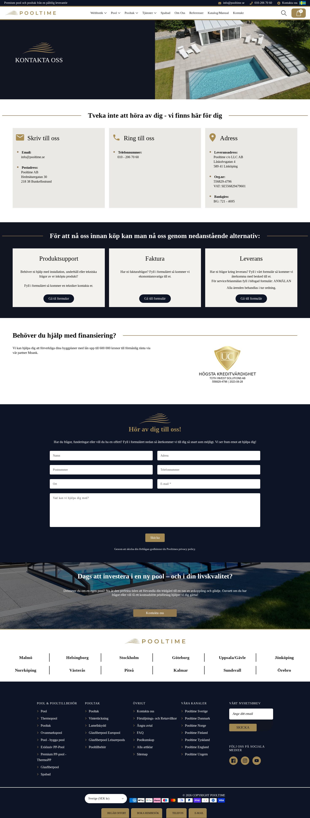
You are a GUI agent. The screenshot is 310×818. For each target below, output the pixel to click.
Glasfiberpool (50, 767)
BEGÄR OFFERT (116, 813)
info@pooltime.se (233, 2)
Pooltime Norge (195, 725)
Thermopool (49, 718)
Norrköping (25, 670)
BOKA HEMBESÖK (147, 813)
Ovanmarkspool (51, 732)
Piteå (129, 670)
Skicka (155, 537)
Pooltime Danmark (197, 718)
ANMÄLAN (282, 281)
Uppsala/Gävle (232, 657)
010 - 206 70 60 (128, 157)
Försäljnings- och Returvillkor (157, 718)
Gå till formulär (155, 298)
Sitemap (142, 754)
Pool (44, 711)
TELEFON (177, 813)
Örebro (284, 670)
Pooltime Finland (196, 732)
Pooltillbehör (97, 747)
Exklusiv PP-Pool (52, 747)
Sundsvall (232, 670)
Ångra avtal (144, 725)
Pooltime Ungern (196, 754)
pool (101, 591)
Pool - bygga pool (53, 740)
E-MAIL (199, 813)
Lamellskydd (97, 725)
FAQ (140, 732)
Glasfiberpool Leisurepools (107, 740)
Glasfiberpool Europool (104, 732)
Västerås (77, 670)
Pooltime (27, 172)
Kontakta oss (289, 2)
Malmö (25, 657)
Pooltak (46, 725)
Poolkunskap (145, 740)
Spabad (46, 774)
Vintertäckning (98, 718)
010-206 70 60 (263, 2)
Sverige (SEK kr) (98, 798)
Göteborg (180, 657)
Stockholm (129, 657)
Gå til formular (59, 298)
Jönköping (284, 657)
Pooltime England (197, 747)
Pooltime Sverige (196, 711)
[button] (98, 13)
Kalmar (181, 670)
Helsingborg (77, 657)
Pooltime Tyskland (197, 740)
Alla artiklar (145, 747)
